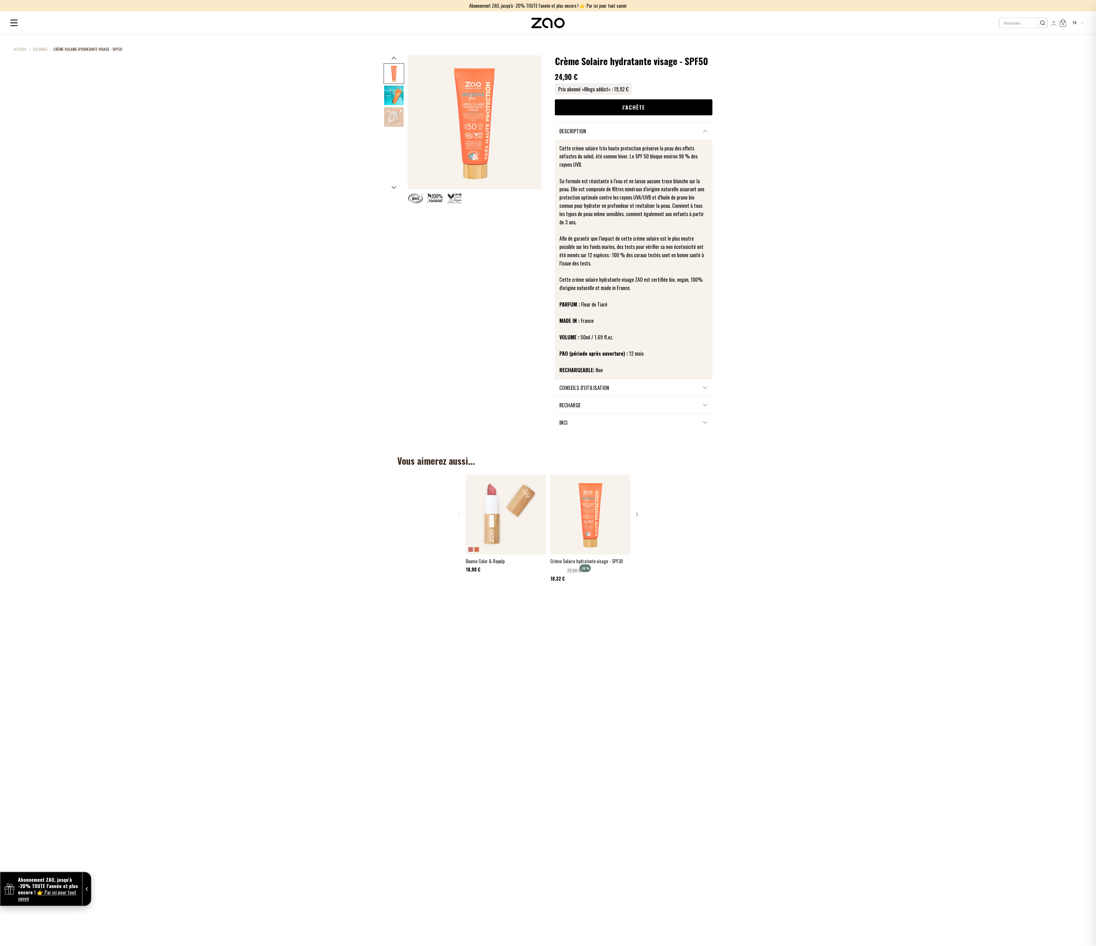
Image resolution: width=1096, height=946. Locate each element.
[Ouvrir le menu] (14, 23)
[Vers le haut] (394, 58)
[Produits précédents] (459, 514)
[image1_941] (394, 73)
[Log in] (1053, 22)
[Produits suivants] (637, 514)
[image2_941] (394, 95)
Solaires (40, 49)
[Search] (1042, 23)
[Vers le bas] (394, 187)
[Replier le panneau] (86, 889)
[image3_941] (394, 117)
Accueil (20, 49)
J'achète (633, 107)
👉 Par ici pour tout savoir (603, 5)
